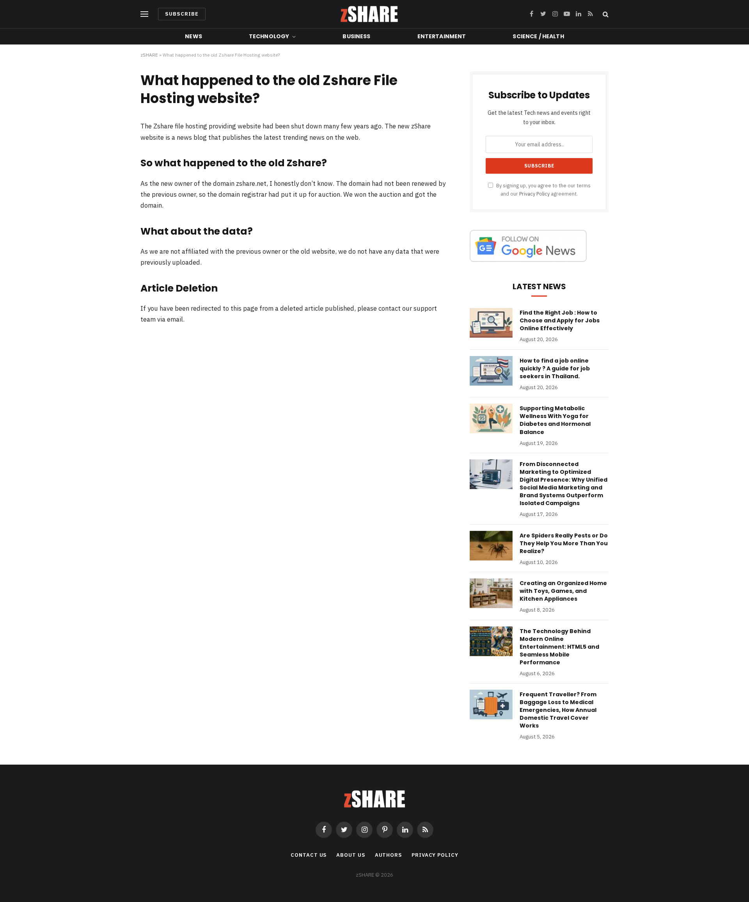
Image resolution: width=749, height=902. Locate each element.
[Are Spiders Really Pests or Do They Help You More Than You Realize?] (491, 545)
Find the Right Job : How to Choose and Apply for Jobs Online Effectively (560, 320)
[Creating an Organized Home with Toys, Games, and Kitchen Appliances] (491, 593)
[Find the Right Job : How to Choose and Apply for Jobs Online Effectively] (491, 323)
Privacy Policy (534, 193)
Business (356, 36)
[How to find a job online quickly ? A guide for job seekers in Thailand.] (491, 371)
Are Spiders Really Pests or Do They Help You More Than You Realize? (564, 543)
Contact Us (309, 855)
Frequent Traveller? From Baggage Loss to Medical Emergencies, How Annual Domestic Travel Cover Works (558, 709)
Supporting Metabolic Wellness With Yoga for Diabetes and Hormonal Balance (555, 420)
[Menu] (144, 14)
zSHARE (149, 55)
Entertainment (441, 36)
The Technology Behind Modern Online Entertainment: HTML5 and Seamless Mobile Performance (559, 646)
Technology (269, 36)
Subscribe (182, 14)
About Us (350, 855)
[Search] (605, 14)
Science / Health (538, 36)
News (193, 36)
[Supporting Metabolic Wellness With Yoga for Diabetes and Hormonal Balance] (491, 418)
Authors (388, 855)
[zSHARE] (369, 14)
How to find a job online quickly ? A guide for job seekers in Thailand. (555, 368)
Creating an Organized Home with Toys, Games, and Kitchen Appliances (563, 591)
